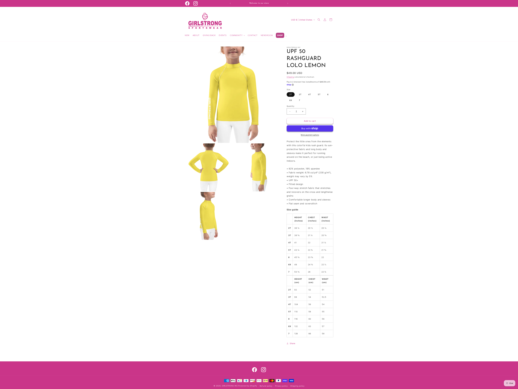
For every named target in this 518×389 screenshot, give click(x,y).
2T (290, 94)
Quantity (290, 106)
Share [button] (292, 343)
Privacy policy (281, 386)
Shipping (290, 77)
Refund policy (266, 386)
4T (309, 94)
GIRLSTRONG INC (230, 386)
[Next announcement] (288, 3)
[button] (237, 35)
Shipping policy (297, 386)
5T (319, 94)
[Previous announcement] (230, 3)
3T (300, 94)
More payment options (310, 135)
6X (290, 100)
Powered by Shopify (247, 386)
